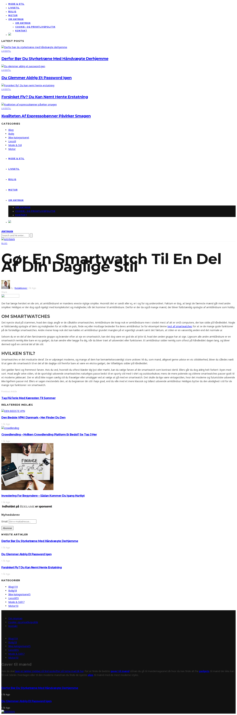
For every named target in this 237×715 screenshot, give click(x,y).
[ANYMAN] (8, 711)
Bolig (12, 11)
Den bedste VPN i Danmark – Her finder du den (33, 417)
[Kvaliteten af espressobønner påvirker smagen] (29, 104)
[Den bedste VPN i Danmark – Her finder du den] (13, 411)
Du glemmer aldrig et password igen (36, 77)
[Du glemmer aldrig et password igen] (23, 66)
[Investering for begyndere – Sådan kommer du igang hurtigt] (27, 489)
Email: (5, 521)
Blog (11, 130)
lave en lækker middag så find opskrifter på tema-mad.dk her (49, 671)
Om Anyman (16, 19)
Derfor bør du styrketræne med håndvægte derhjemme (54, 58)
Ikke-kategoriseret (18, 137)
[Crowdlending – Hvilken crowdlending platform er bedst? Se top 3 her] (10, 428)
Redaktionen (21, 288)
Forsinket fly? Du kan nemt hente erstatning (44, 96)
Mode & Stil (16, 4)
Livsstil (14, 8)
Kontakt (21, 31)
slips (90, 675)
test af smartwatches (179, 326)
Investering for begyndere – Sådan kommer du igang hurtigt (42, 495)
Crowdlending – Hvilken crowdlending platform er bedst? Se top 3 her (49, 434)
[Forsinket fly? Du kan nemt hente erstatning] (27, 85)
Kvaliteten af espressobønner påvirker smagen (46, 116)
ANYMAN (7, 231)
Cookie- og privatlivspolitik (35, 27)
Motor (13, 15)
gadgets (204, 671)
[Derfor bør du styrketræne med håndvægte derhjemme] (34, 47)
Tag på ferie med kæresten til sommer (28, 398)
